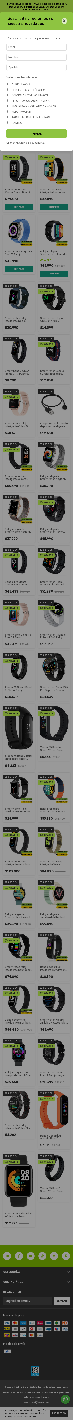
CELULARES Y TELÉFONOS (29, 90)
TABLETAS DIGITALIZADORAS (31, 117)
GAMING (17, 122)
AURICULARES (21, 84)
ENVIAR (36, 134)
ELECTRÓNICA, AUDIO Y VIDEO (31, 100)
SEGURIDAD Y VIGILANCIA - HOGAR (34, 106)
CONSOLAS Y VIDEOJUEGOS (30, 95)
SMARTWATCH (21, 111)
